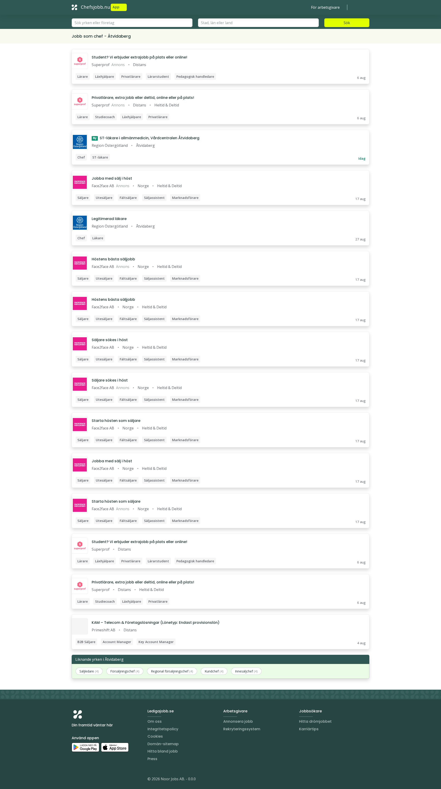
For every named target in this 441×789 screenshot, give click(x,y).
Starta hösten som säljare (116, 420)
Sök (347, 22)
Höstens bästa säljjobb (113, 259)
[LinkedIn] (84, 779)
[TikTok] (103, 779)
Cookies (155, 736)
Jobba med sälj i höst (112, 178)
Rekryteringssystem (241, 729)
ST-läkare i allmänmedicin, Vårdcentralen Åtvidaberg (146, 138)
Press (152, 758)
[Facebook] (93, 779)
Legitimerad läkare (109, 218)
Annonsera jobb (238, 721)
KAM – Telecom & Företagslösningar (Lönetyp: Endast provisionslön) (156, 622)
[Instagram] (75, 779)
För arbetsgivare (325, 7)
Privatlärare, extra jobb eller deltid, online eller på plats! (143, 97)
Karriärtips (309, 729)
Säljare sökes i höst (110, 340)
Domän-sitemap (163, 744)
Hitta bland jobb (162, 751)
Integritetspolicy (162, 729)
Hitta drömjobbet (315, 721)
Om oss (154, 721)
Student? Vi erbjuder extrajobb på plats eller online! (139, 57)
